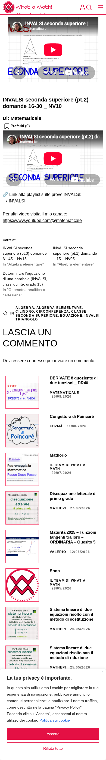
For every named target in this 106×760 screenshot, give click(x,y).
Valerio (58, 552)
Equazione (71, 315)
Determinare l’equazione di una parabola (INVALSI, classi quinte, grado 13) (25, 278)
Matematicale (64, 393)
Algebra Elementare (59, 308)
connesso (36, 360)
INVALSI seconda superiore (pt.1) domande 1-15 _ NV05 (75, 253)
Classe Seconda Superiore (50, 313)
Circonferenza (52, 311)
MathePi (58, 508)
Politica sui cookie (54, 720)
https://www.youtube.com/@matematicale (42, 220)
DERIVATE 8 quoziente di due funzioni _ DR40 (74, 380)
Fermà (56, 426)
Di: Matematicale (22, 118)
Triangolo (26, 319)
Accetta (53, 734)
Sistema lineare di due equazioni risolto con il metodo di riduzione (71, 653)
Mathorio (58, 455)
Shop (55, 570)
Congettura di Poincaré (72, 416)
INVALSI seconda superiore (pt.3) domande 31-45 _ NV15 (25, 253)
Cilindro (24, 311)
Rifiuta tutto (53, 748)
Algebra (24, 308)
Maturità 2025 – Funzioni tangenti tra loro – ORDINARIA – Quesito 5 (73, 537)
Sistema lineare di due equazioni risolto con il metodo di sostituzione (71, 614)
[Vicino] (102, 671)
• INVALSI (15, 201)
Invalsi (92, 315)
